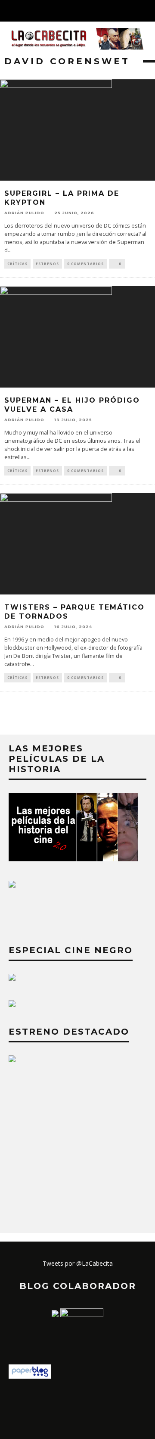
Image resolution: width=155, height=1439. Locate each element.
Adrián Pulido (24, 212)
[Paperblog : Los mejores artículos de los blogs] (30, 1376)
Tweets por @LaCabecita (78, 1263)
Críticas (17, 263)
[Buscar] (148, 11)
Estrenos (47, 263)
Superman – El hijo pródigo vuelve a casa (72, 404)
